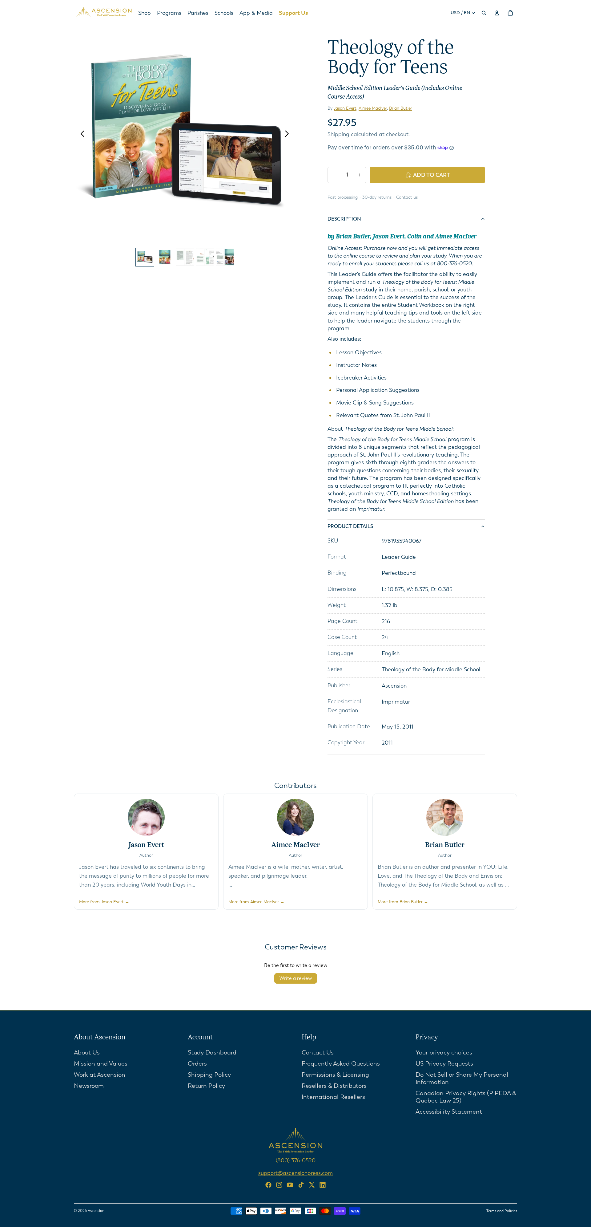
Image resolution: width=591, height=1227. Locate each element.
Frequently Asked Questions (341, 1063)
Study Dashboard (212, 1052)
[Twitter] (312, 1184)
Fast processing (343, 197)
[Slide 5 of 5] (225, 257)
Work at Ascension (99, 1074)
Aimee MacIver (373, 108)
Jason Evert (345, 108)
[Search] (484, 13)
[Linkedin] (322, 1184)
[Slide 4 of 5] (205, 257)
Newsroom (89, 1085)
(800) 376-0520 (296, 1160)
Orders (197, 1063)
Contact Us (318, 1052)
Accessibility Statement (449, 1111)
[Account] (497, 13)
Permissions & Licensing (335, 1074)
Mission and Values (100, 1063)
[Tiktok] (301, 1184)
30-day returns (377, 197)
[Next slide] (289, 134)
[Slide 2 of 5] (165, 257)
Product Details (350, 526)
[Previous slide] (81, 134)
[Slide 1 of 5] (145, 257)
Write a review (295, 978)
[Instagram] (279, 1184)
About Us (87, 1052)
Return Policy (206, 1085)
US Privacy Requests (444, 1063)
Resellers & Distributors (334, 1085)
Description (344, 219)
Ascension (96, 1211)
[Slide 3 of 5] (185, 257)
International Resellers (333, 1096)
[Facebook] (268, 1184)
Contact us (407, 197)
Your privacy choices (444, 1052)
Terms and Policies (501, 1211)
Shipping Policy (209, 1074)
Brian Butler (400, 108)
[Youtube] (290, 1184)
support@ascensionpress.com (295, 1172)
